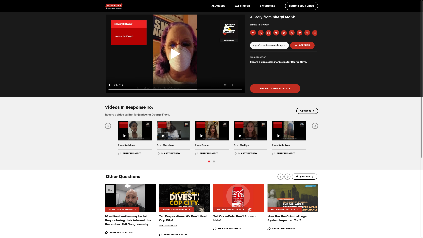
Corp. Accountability (168, 225)
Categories (267, 6)
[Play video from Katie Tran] (289, 130)
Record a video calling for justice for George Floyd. (278, 62)
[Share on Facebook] (253, 33)
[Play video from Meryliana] (173, 130)
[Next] (315, 126)
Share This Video (132, 153)
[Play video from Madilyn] (250, 130)
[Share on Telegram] (299, 33)
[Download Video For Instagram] (268, 33)
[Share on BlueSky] (276, 33)
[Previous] (108, 126)
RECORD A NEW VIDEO (273, 88)
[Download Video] (315, 33)
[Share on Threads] (307, 33)
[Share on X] (261, 33)
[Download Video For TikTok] (284, 33)
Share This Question (121, 233)
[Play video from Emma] (212, 130)
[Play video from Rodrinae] (135, 130)
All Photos (242, 6)
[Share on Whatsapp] (292, 33)
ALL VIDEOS (218, 6)
